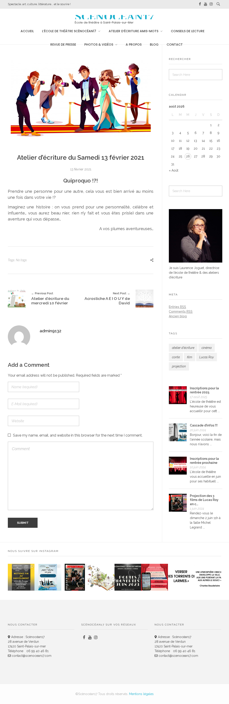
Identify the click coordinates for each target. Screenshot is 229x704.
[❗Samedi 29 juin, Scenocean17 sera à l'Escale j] (21, 577)
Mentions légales (141, 694)
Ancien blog (178, 316)
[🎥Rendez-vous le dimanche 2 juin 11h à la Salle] (74, 577)
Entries (177, 307)
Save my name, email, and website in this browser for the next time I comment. (77, 435)
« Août (173, 170)
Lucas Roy (206, 357)
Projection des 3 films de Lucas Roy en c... (204, 500)
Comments (181, 311)
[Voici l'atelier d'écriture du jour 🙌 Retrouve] (181, 577)
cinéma (206, 348)
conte (176, 357)
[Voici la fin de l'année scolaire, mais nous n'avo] (47, 577)
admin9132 (50, 330)
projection (179, 366)
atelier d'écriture (183, 348)
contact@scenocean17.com (31, 655)
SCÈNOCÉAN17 (114, 17)
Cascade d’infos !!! (204, 425)
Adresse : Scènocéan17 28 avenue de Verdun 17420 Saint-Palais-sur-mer (27, 641)
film (189, 357)
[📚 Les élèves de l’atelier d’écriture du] (101, 577)
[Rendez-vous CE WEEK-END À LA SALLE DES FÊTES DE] (154, 577)
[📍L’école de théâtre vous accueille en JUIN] (127, 577)
